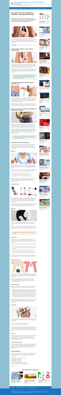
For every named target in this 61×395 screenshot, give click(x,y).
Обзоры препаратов (39, 8)
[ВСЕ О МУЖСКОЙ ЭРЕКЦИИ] (44, 205)
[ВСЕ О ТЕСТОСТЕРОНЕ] (44, 45)
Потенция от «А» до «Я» (14, 8)
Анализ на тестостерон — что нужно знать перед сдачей (44, 194)
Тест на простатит (42, 34)
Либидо (34, 8)
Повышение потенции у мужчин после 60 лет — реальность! (44, 167)
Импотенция (21, 8)
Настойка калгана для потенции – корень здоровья (44, 75)
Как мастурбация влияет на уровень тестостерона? (43, 180)
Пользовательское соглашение (20, 387)
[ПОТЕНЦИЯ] (44, 19)
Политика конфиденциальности (30, 387)
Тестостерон (30, 8)
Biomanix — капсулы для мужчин (44, 87)
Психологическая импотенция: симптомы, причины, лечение (44, 154)
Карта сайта (13, 387)
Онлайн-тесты (45, 8)
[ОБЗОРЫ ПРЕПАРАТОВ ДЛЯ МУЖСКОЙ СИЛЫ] (44, 86)
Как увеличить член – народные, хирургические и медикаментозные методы (30, 381)
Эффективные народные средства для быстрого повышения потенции (43, 61)
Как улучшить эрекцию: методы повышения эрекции (44, 207)
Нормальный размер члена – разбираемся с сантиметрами (15, 381)
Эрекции (25, 8)
